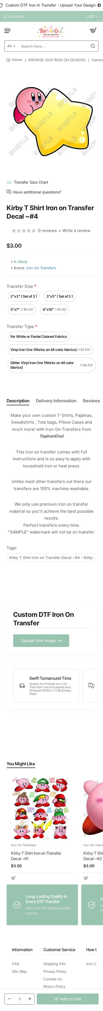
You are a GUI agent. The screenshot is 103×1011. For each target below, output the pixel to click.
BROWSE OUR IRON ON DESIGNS (57, 60)
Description (18, 400)
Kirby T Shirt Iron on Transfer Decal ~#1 (36, 856)
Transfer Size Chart (31, 182)
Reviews (91, 400)
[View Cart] (93, 30)
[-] (9, 999)
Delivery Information (56, 400)
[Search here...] (92, 46)
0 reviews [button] (47, 230)
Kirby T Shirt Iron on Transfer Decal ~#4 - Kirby (51, 557)
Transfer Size (20, 286)
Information (22, 949)
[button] (68, 999)
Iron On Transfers (41, 268)
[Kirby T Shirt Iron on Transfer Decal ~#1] (41, 808)
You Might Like (21, 763)
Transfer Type (20, 326)
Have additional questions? (37, 192)
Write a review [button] (76, 230)
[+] (29, 999)
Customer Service (59, 949)
